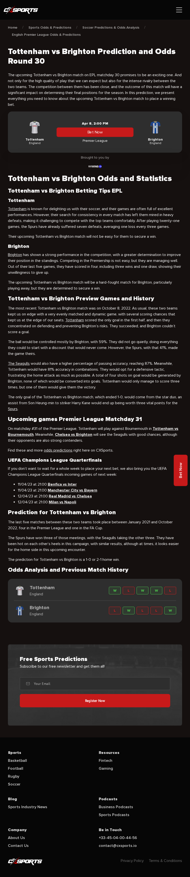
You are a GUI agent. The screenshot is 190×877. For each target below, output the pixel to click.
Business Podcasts (116, 806)
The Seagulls (19, 363)
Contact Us (18, 845)
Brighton (15, 254)
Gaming (106, 768)
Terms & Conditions (165, 860)
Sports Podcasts (114, 814)
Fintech (105, 760)
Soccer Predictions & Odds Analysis (110, 27)
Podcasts (108, 799)
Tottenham (17, 208)
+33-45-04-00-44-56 (118, 837)
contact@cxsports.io (118, 845)
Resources (109, 752)
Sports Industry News (27, 806)
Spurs (13, 408)
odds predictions (58, 450)
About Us (16, 837)
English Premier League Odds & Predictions (46, 35)
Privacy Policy (132, 860)
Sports (14, 752)
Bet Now (95, 132)
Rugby (13, 776)
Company (17, 829)
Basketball (17, 760)
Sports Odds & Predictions (49, 27)
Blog (12, 799)
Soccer (14, 784)
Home (12, 27)
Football (15, 768)
